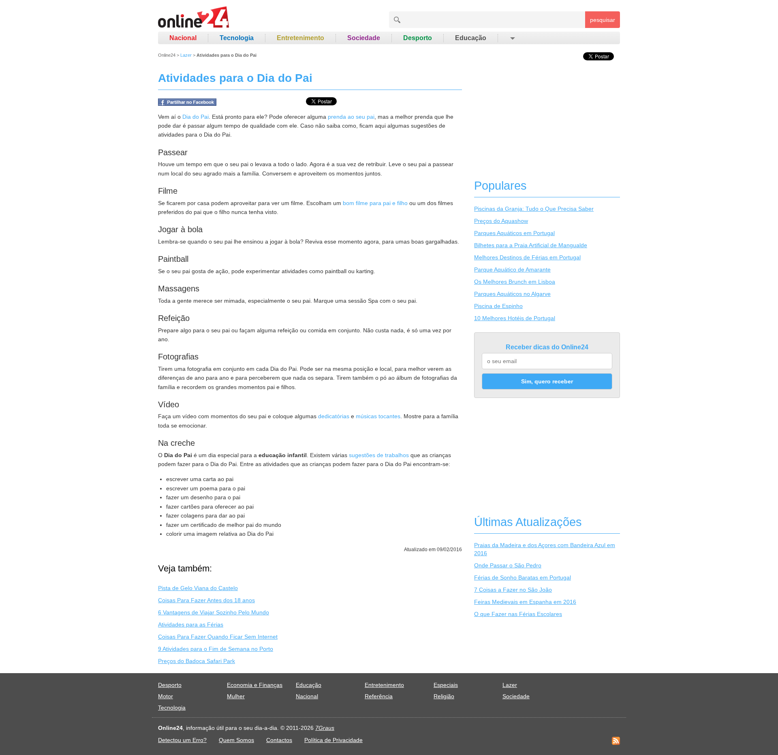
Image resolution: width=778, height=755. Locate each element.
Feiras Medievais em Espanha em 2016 (525, 602)
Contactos (279, 740)
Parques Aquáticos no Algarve (512, 294)
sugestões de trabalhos (379, 455)
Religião (444, 696)
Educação (470, 37)
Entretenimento (300, 37)
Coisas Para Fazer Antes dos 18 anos (206, 600)
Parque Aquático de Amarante (512, 269)
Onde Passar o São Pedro (507, 565)
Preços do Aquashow (501, 221)
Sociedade (363, 37)
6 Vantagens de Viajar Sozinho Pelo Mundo (213, 612)
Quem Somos (236, 740)
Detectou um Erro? (182, 740)
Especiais (446, 685)
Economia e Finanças (254, 685)
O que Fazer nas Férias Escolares (518, 614)
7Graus (324, 728)
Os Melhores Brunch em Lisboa (514, 281)
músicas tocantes (378, 416)
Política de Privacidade (333, 740)
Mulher (236, 696)
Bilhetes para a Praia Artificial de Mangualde (530, 245)
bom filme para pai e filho (375, 203)
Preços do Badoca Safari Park (196, 661)
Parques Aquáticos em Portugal (514, 233)
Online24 (166, 55)
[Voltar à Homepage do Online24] (194, 18)
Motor (165, 696)
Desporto (417, 37)
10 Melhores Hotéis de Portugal (514, 318)
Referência (379, 696)
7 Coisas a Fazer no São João (513, 589)
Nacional (183, 37)
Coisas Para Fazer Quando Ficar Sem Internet (218, 636)
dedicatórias (333, 416)
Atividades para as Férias (190, 624)
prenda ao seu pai (351, 116)
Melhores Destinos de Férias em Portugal (527, 257)
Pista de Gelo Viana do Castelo (198, 588)
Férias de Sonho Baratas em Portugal (522, 577)
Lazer (186, 55)
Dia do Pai (195, 116)
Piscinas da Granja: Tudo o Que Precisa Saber (534, 208)
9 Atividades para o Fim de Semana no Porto (215, 649)
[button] (512, 38)
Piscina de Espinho (498, 306)
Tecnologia (237, 37)
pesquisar (602, 20)
